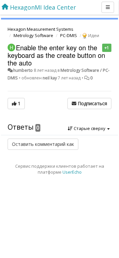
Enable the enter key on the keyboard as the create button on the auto (56, 55)
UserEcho (72, 172)
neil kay (50, 78)
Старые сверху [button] (89, 128)
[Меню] (107, 7)
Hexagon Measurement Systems (40, 29)
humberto (23, 70)
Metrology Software (33, 35)
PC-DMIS (68, 35)
